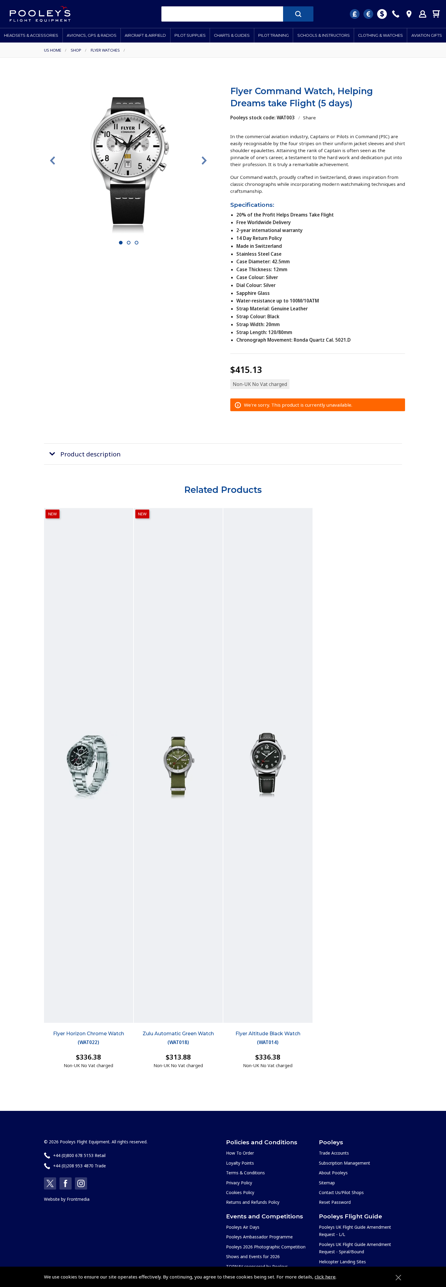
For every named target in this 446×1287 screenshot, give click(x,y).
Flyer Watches (105, 50)
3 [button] (137, 242)
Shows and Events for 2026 (253, 1256)
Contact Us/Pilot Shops (341, 1192)
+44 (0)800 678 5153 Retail (79, 1155)
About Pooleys (333, 1173)
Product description (90, 454)
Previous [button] (52, 161)
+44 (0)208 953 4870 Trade (79, 1166)
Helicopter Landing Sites (342, 1262)
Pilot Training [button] (273, 35)
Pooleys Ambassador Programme (259, 1237)
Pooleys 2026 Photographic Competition (266, 1247)
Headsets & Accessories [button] (31, 35)
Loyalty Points (240, 1163)
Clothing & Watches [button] (380, 35)
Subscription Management (344, 1163)
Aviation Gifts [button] (426, 35)
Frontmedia (78, 1199)
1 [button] (121, 242)
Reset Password (335, 1202)
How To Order (240, 1153)
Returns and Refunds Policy (252, 1202)
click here (325, 1277)
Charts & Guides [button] (232, 35)
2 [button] (129, 242)
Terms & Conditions (245, 1173)
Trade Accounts (334, 1153)
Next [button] (204, 161)
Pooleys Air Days (242, 1227)
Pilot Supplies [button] (190, 35)
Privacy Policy (239, 1183)
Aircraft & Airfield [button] (145, 35)
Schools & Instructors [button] (323, 35)
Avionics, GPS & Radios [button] (92, 35)
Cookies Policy (240, 1192)
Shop (76, 50)
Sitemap (327, 1183)
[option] (128, 160)
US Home (52, 50)
